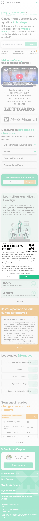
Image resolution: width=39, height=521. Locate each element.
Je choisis (10, 277)
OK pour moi (29, 277)
